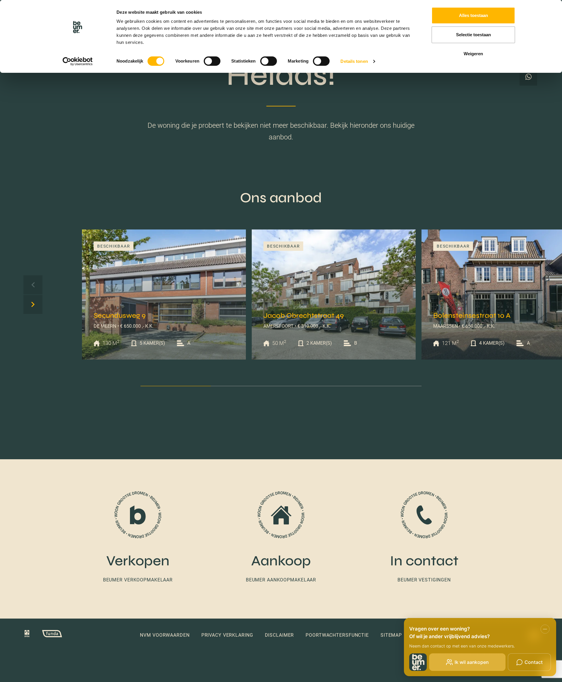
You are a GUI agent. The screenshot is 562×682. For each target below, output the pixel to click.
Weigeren (473, 53)
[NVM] (26, 635)
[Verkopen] (137, 537)
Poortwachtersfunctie (337, 635)
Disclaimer (279, 635)
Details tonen (354, 61)
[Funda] (46, 635)
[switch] (212, 61)
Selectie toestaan (473, 34)
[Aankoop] (281, 537)
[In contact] (424, 537)
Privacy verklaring (227, 635)
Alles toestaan (473, 15)
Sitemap (391, 635)
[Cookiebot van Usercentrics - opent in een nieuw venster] (77, 61)
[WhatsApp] (528, 77)
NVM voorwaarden (164, 635)
